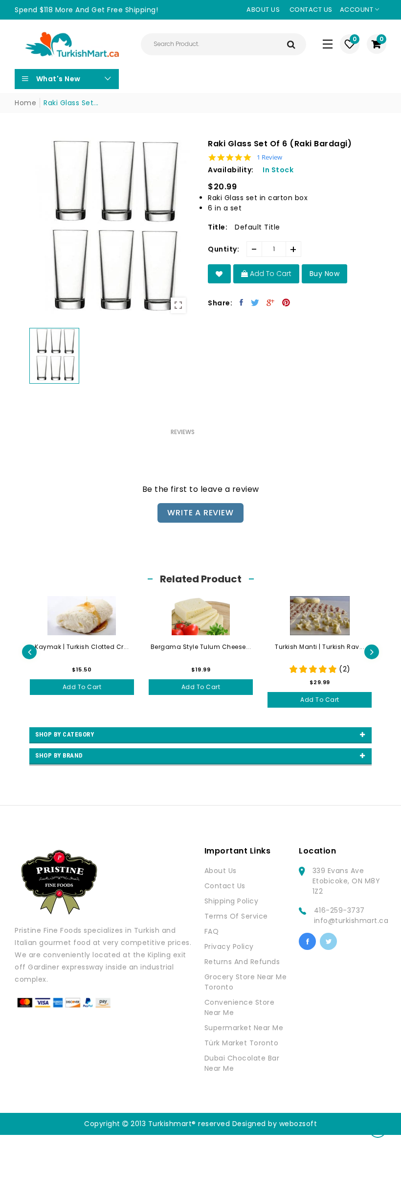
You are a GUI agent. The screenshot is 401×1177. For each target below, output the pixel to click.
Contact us (311, 9)
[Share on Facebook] (242, 302)
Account (357, 9)
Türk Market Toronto (241, 1043)
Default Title (257, 227)
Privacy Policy (229, 946)
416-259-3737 (339, 910)
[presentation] (29, 652)
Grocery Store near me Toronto (245, 982)
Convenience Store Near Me (239, 1007)
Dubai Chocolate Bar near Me (242, 1063)
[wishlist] (219, 273)
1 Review (269, 157)
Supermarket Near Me (244, 1028)
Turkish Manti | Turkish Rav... (319, 647)
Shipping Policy (231, 901)
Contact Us (224, 886)
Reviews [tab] (183, 432)
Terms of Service (236, 916)
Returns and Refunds (242, 962)
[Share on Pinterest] (286, 302)
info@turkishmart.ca (351, 920)
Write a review (200, 512)
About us (263, 9)
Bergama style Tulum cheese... (201, 647)
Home (25, 103)
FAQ (211, 931)
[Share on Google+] (271, 302)
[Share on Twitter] (255, 302)
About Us (220, 871)
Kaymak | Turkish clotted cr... (82, 647)
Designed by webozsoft (274, 1124)
